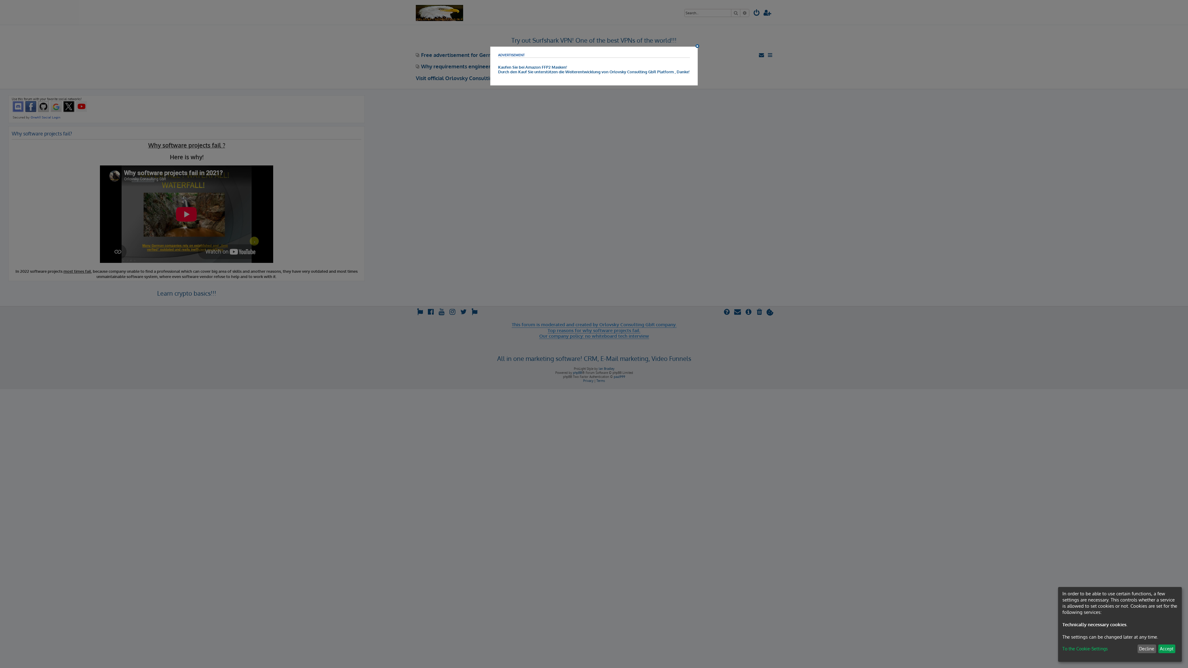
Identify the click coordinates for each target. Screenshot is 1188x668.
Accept (1166, 648)
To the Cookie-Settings (1085, 648)
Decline (1146, 648)
